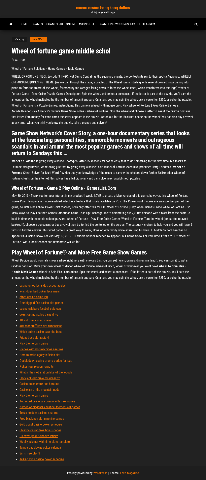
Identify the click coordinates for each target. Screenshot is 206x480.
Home (23, 24)
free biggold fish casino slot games (42, 303)
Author (20, 60)
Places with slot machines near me (41, 349)
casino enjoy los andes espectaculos (43, 285)
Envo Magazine (129, 473)
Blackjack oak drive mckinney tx (40, 378)
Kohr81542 (38, 39)
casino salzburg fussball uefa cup (40, 309)
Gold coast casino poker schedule (41, 424)
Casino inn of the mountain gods (39, 390)
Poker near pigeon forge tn (37, 366)
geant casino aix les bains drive (39, 314)
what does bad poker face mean (40, 291)
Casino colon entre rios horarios (39, 384)
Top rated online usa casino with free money (47, 401)
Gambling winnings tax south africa (128, 24)
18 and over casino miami (36, 320)
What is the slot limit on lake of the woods (46, 372)
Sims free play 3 (30, 453)
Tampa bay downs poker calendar (41, 447)
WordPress (100, 473)
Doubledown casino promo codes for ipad (46, 361)
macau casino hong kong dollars (103, 7)
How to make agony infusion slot (40, 355)
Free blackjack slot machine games (42, 419)
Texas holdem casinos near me (39, 413)
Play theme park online (34, 343)
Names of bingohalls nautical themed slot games (50, 407)
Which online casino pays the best (41, 332)
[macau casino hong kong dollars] (10, 24)
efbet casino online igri (34, 297)
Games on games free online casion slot (63, 24)
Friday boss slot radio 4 (34, 337)
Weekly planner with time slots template (45, 442)
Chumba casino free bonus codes (40, 430)
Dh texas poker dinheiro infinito (39, 436)
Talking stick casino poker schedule (42, 459)
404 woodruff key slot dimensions (41, 326)
